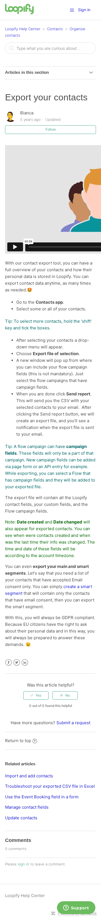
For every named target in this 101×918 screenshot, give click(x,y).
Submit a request (73, 722)
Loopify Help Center (22, 29)
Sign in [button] (84, 9)
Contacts (55, 29)
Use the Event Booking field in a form (42, 796)
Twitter (16, 662)
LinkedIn (24, 662)
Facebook (8, 662)
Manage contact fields (27, 807)
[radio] (36, 695)
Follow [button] (50, 129)
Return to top (18, 740)
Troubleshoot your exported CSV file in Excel (50, 786)
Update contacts (21, 817)
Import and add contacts (29, 775)
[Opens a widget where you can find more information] (76, 908)
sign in (23, 864)
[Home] (19, 12)
